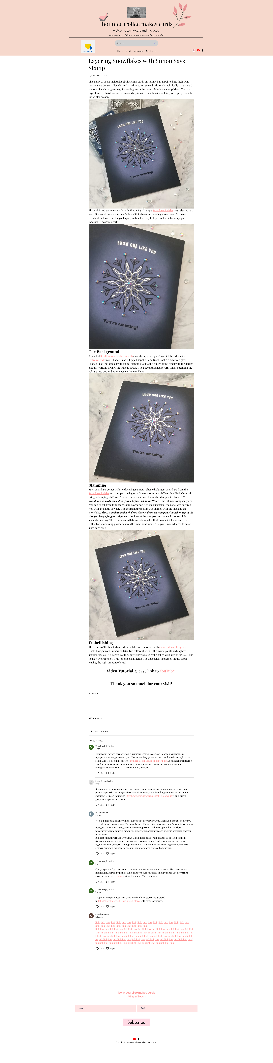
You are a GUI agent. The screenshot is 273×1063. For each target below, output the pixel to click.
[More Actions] (192, 747)
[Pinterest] (194, 50)
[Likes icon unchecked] (97, 773)
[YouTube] (198, 50)
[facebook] (202, 50)
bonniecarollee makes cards (137, 24)
